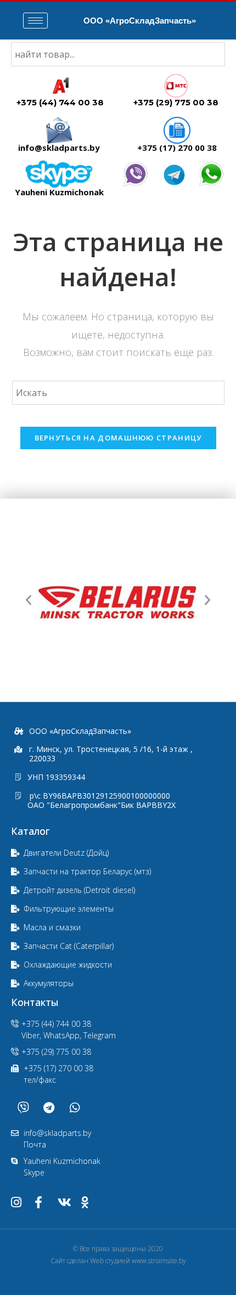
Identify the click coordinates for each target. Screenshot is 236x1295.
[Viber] (23, 1107)
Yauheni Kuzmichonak (59, 191)
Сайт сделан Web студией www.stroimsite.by (118, 1260)
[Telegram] (48, 1107)
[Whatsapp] (74, 1107)
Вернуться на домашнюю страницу (118, 438)
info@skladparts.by (59, 147)
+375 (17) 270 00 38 (177, 147)
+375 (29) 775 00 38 (175, 102)
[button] (28, 600)
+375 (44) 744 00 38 (60, 102)
